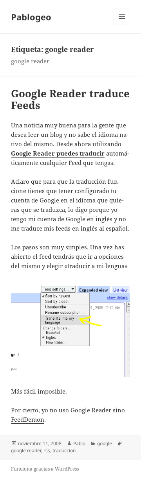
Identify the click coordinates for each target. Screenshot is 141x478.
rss (46, 450)
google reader (26, 450)
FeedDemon (27, 419)
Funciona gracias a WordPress (45, 468)
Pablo (79, 443)
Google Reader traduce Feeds (70, 99)
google (104, 443)
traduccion (64, 450)
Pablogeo (31, 17)
